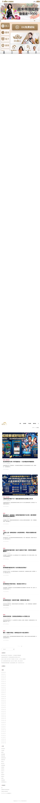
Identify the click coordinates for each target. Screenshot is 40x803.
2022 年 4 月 (3, 700)
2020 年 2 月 (3, 713)
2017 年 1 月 (3, 737)
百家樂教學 (3, 780)
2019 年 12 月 (3, 716)
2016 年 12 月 (3, 739)
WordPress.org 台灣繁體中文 (6, 793)
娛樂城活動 (3, 756)
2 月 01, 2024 (5, 634)
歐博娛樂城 (3, 765)
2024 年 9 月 (3, 677)
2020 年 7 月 (3, 703)
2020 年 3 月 (3, 711)
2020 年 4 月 (3, 709)
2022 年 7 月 (3, 698)
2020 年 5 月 (3, 707)
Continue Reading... (6, 469)
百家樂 (2, 778)
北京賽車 (2, 750)
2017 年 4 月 (3, 731)
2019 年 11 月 (3, 718)
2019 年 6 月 (3, 726)
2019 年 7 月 (3, 724)
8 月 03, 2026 (5, 500)
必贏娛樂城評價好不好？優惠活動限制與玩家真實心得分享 (10, 657)
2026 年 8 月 (3, 672)
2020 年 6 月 (3, 705)
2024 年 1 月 (3, 687)
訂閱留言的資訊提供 (4, 791)
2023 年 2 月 (3, 692)
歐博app (2, 761)
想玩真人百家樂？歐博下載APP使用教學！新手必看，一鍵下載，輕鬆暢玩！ (13, 659)
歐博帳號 (2, 767)
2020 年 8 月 (3, 702)
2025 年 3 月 (3, 674)
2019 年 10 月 (3, 720)
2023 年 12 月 (3, 689)
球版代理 (2, 774)
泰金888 (2, 770)
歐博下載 (2, 763)
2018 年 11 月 (3, 729)
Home (35, 427)
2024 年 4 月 (3, 681)
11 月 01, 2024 (5, 535)
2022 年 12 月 (3, 696)
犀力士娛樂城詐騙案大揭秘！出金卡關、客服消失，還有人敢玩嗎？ (12, 660)
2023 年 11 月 (3, 690)
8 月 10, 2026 (5, 463)
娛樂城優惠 (3, 754)
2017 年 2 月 (3, 735)
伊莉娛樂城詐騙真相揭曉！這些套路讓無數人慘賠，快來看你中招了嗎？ (13, 662)
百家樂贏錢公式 (3, 781)
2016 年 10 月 (3, 742)
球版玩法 (2, 776)
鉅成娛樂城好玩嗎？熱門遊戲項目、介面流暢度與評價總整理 (11, 655)
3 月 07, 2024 (5, 618)
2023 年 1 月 (3, 694)
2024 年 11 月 (3, 676)
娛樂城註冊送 (3, 757)
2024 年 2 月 (3, 685)
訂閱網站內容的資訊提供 (5, 789)
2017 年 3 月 (3, 733)
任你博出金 (3, 748)
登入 (2, 787)
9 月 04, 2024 (5, 569)
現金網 (2, 772)
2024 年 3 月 (3, 683)
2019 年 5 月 (3, 728)
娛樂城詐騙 (3, 759)
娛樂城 (4, 513)
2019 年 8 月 (3, 722)
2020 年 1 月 (3, 715)
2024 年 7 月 (3, 679)
